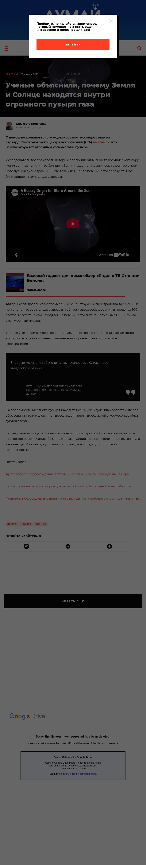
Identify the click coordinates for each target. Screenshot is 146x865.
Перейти (73, 44)
